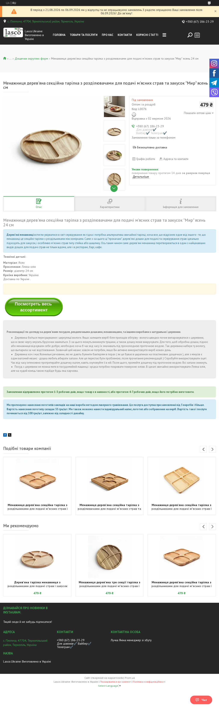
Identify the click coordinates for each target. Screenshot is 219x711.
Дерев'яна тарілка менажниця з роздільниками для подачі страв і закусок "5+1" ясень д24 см (37, 584)
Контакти (125, 35)
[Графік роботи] (197, 35)
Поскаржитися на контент (115, 681)
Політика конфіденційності (149, 681)
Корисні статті (147, 35)
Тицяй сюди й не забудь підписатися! (27, 622)
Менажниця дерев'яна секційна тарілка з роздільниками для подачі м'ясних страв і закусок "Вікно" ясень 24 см (181, 507)
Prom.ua (130, 677)
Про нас (107, 35)
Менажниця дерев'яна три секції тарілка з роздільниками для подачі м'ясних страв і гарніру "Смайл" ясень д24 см (109, 584)
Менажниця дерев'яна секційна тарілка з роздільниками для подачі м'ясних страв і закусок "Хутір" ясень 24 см (37, 507)
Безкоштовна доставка (152, 147)
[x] (9, 435)
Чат (204, 700)
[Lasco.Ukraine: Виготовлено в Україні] (13, 35)
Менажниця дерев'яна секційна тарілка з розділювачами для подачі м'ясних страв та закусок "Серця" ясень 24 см (109, 507)
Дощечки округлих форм (31, 58)
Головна (59, 35)
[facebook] (5, 435)
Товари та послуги (84, 35)
